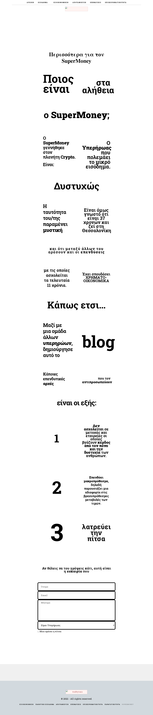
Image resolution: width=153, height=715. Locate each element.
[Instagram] (136, 9)
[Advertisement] (76, 30)
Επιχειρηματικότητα (115, 2)
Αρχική (30, 2)
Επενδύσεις (95, 2)
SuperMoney (128, 704)
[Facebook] (130, 9)
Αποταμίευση (79, 2)
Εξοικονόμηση (61, 2)
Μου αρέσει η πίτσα (50, 631)
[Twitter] (133, 9)
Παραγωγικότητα (112, 704)
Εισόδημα (43, 2)
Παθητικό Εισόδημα (45, 704)
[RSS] (139, 9)
